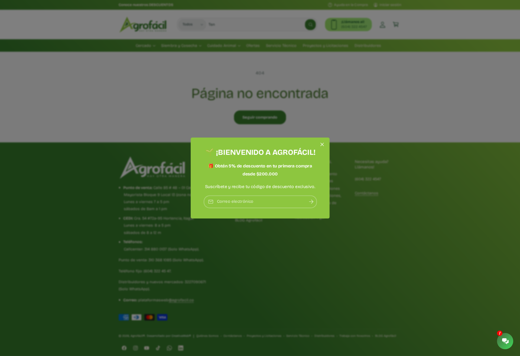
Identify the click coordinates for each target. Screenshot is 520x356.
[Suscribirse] (311, 201)
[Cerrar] (322, 144)
